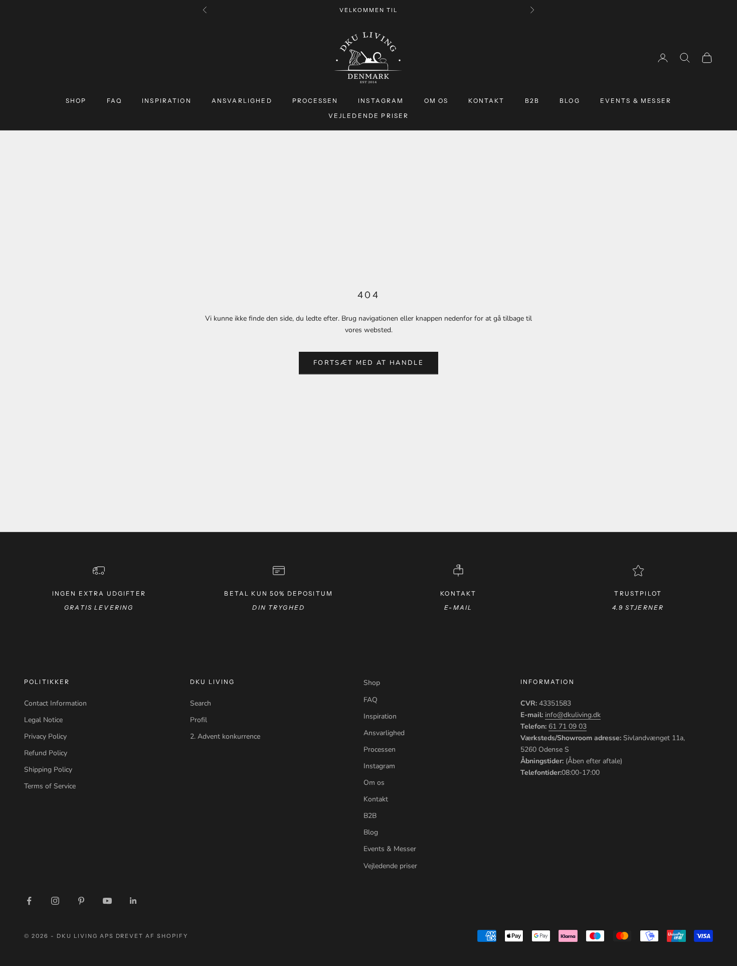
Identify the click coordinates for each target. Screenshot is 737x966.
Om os (436, 100)
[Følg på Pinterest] (81, 901)
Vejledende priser (368, 115)
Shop (76, 100)
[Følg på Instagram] (55, 901)
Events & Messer (635, 100)
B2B (532, 100)
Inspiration (167, 100)
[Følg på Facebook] (29, 901)
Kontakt (486, 100)
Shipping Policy (48, 769)
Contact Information (55, 703)
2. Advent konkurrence (225, 736)
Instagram (381, 100)
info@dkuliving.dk (573, 715)
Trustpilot (638, 593)
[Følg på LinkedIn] (133, 901)
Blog (570, 100)
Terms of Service (50, 786)
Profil (198, 720)
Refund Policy (45, 753)
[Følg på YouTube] (107, 901)
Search (200, 703)
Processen (315, 100)
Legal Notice (43, 720)
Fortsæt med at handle (368, 362)
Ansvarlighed (242, 100)
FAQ (114, 100)
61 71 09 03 (567, 726)
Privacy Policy (45, 736)
